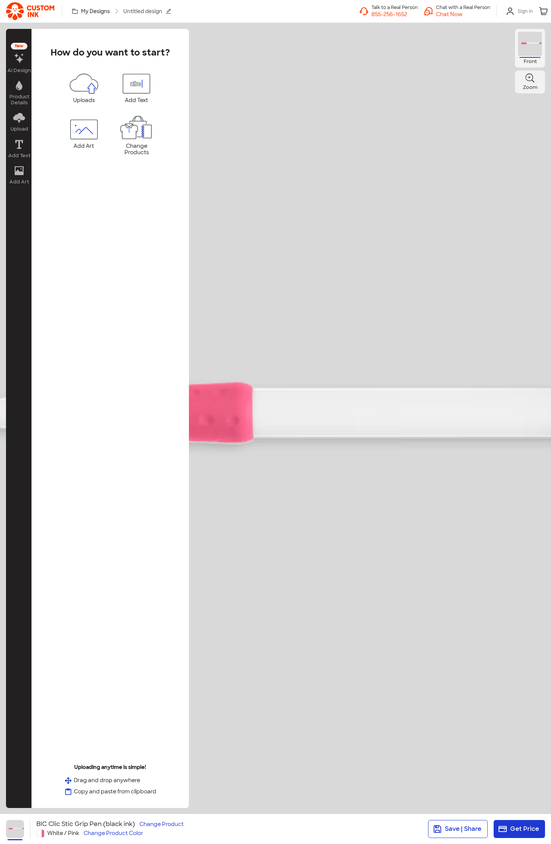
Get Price (524, 829)
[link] (30, 11)
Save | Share (463, 829)
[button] (463, 14)
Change (161, 824)
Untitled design (142, 11)
